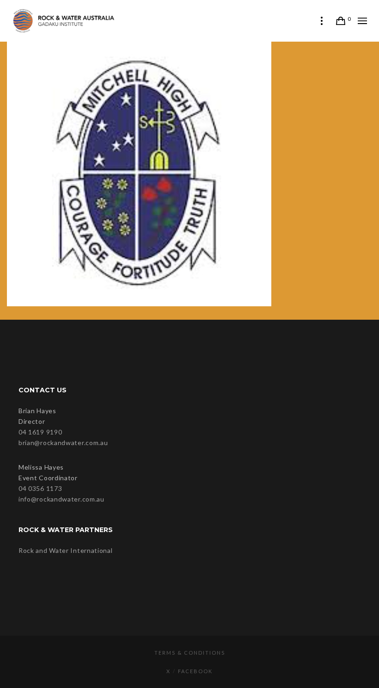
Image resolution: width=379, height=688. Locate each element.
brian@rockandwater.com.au (63, 442)
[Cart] (340, 21)
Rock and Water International (65, 550)
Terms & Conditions (189, 653)
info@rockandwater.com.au (61, 499)
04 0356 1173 (40, 488)
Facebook (195, 671)
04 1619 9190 (40, 432)
